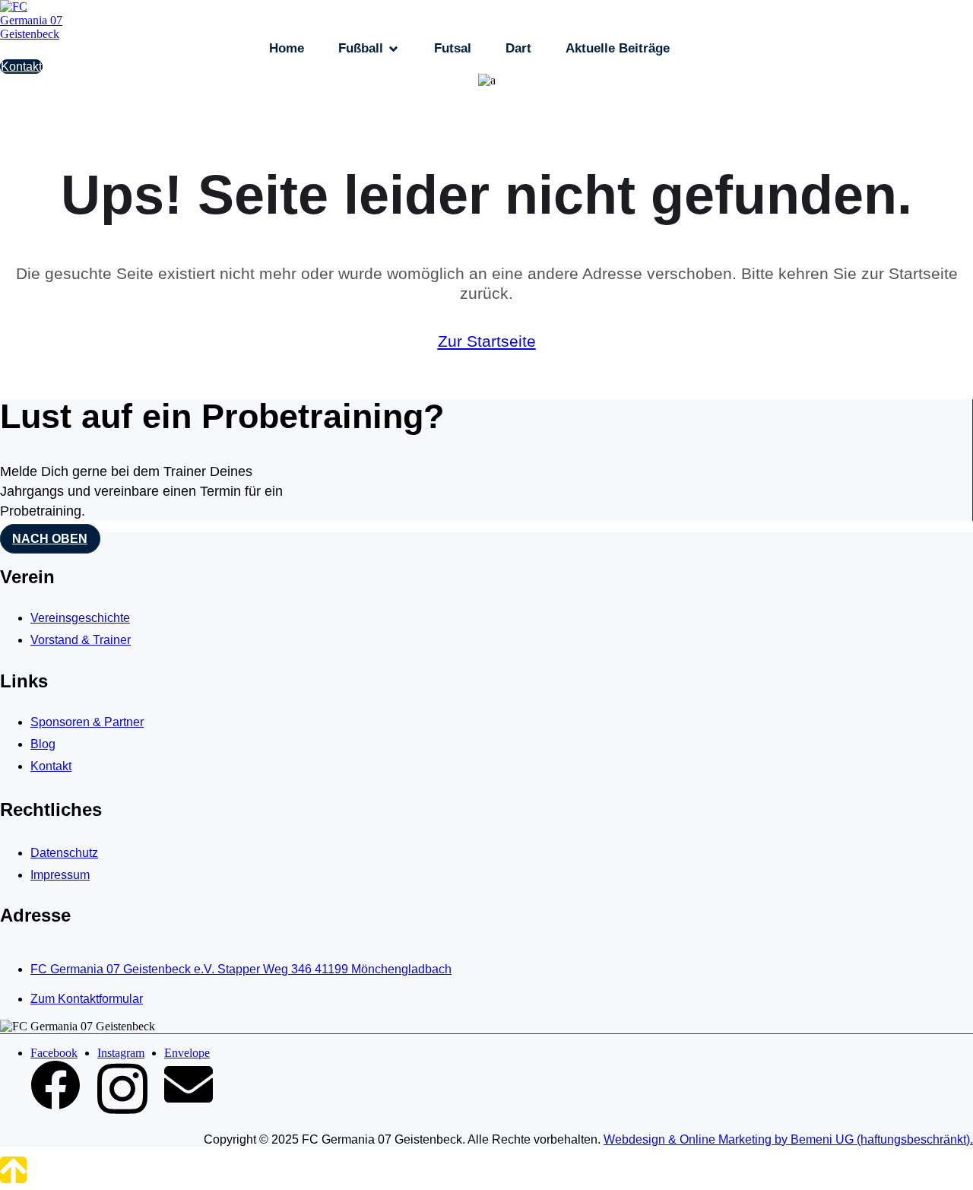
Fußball (360, 48)
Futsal (452, 48)
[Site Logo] (38, 33)
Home (286, 48)
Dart (518, 48)
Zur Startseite (487, 341)
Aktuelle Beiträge (618, 48)
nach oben (49, 538)
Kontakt (21, 66)
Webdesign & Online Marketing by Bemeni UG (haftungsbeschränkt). (788, 1139)
